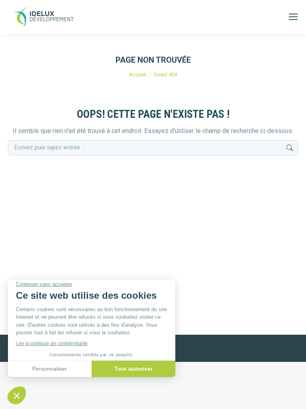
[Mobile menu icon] (293, 17)
